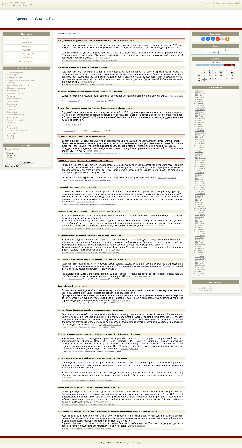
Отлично (11, 151)
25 (210, 78)
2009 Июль (199, 103)
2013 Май (198, 200)
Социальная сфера (13, 93)
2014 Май (198, 225)
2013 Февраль (200, 194)
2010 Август (199, 131)
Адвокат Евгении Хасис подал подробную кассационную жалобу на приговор (90, 310)
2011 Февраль (200, 143)
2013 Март (199, 196)
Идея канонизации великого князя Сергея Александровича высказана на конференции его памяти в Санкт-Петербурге (107, 411)
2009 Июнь (199, 101)
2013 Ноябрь (199, 212)
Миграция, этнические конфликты (19, 80)
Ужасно (11, 160)
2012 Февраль (200, 168)
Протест (10, 96)
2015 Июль (199, 254)
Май (70, 33)
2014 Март (199, 221)
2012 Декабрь (200, 189)
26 (215, 78)
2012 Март (199, 170)
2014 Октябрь (200, 236)
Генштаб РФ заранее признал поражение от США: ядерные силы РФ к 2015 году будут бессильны (99, 334)
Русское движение (13, 72)
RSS (30, 5)
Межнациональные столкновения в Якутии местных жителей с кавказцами (89, 235)
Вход (25, 5)
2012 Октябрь (200, 185)
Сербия (9, 122)
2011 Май (198, 149)
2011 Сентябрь (200, 158)
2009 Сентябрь (200, 107)
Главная (5, 5)
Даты (8, 136)
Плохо (10, 157)
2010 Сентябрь (200, 133)
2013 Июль (199, 204)
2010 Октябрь (200, 135)
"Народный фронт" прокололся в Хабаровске (77, 187)
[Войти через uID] (203, 39)
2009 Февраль (200, 93)
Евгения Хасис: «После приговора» (73, 286)
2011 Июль (199, 154)
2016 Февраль (200, 269)
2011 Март (199, 145)
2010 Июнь (199, 126)
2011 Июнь (199, 152)
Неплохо (11, 155)
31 (204, 81)
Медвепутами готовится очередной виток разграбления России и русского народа (92, 358)
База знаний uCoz (205, 290)
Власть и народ (12, 99)
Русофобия (11, 75)
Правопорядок (12, 101)
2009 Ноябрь (199, 112)
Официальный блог (206, 287)
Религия (9, 109)
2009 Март (199, 95)
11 (210, 73)
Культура (10, 106)
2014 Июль (199, 229)
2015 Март (199, 246)
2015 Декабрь (200, 265)
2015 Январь (199, 242)
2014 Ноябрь (199, 238)
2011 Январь (199, 141)
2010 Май (198, 124)
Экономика (11, 104)
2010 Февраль (200, 118)
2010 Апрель (199, 122)
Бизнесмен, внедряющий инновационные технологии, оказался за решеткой (90, 92)
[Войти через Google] (222, 39)
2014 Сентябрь (200, 233)
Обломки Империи (13, 114)
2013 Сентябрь (200, 208)
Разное (9, 133)
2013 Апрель (199, 198)
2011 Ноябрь (199, 162)
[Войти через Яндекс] (218, 39)
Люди (9, 125)
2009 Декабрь (200, 114)
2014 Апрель (199, 223)
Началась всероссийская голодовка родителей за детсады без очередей (89, 211)
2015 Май (198, 250)
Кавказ (9, 83)
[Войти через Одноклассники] (227, 39)
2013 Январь (199, 191)
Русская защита (12, 77)
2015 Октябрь (200, 261)
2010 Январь (199, 116)
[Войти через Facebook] (213, 39)
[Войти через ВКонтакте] (208, 39)
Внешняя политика (13, 120)
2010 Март (199, 120)
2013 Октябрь (200, 210)
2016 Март (199, 271)
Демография (11, 91)
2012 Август (199, 181)
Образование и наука (14, 88)
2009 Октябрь (200, 110)
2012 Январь (199, 166)
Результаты (9, 164)
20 (221, 75)
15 (232, 73)
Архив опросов (20, 164)
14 (226, 73)
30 (199, 81)
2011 (66, 33)
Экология (10, 112)
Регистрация (16, 5)
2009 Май (198, 99)
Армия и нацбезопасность (16, 85)
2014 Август (199, 231)
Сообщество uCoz (205, 288)
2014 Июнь (199, 227)
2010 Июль (199, 128)
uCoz (139, 443)
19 (215, 75)
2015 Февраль (200, 244)
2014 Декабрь (200, 240)
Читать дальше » (101, 58)
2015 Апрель (199, 248)
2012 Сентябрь (200, 183)
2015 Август (199, 257)
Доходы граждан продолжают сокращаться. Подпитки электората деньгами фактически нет (96, 41)
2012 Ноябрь (199, 187)
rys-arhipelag (102, 60)
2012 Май (198, 175)
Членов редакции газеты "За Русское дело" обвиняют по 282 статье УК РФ (89, 387)
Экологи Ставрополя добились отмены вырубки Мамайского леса (85, 161)
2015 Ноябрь (199, 263)
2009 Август (199, 105)
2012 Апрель (199, 173)
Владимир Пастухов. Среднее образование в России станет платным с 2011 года (92, 259)
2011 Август (199, 156)
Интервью (10, 128)
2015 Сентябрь (200, 259)
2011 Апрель (199, 147)
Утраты (9, 138)
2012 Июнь (199, 177)
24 (204, 78)
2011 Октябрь (200, 160)
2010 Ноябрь (199, 137)
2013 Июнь (199, 202)
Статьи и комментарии (15, 130)
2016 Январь (199, 267)
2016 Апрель (199, 273)
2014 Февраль (200, 219)
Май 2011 (215, 63)
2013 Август (199, 206)
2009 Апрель (199, 97)
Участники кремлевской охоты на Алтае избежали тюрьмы (82, 67)
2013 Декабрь (200, 215)
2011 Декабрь (200, 164)
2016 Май (198, 275)
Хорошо (11, 153)
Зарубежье (11, 117)
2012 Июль (199, 179)
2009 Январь (199, 91)
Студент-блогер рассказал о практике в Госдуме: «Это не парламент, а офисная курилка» (95, 108)
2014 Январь (199, 217)
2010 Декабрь (200, 139)
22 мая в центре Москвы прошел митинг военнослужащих (82, 137)
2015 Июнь (199, 252)
